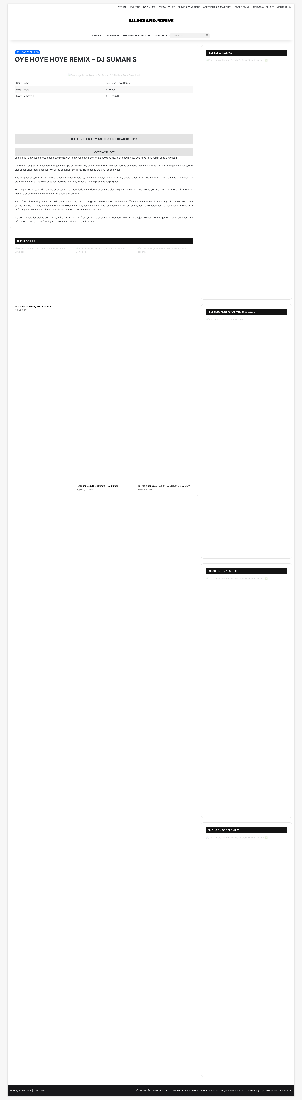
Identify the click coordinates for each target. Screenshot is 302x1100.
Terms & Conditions (189, 7)
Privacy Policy (167, 7)
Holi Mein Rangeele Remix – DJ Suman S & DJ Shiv (163, 486)
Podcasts (161, 35)
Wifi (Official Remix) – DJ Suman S (33, 306)
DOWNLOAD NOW (104, 151)
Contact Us (284, 7)
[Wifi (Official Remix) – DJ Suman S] (43, 275)
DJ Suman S (112, 96)
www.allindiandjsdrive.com (137, 217)
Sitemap (122, 7)
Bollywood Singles (28, 52)
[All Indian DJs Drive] (151, 20)
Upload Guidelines (263, 7)
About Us (135, 7)
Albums (111, 35)
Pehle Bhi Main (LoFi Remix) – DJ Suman (97, 486)
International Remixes (137, 35)
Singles (96, 35)
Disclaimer (149, 7)
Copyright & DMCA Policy (217, 7)
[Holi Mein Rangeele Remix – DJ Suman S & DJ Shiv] (165, 365)
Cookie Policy (242, 7)
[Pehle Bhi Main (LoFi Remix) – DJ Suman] (104, 365)
